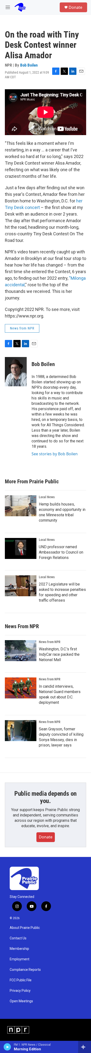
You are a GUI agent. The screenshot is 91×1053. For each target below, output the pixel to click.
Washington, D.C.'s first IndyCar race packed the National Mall (59, 654)
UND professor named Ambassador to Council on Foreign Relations (61, 552)
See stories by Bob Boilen (55, 454)
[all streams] (84, 1047)
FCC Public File (21, 980)
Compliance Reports (25, 970)
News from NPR (22, 328)
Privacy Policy (20, 991)
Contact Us (18, 938)
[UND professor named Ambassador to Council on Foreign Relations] (20, 548)
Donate (75, 7)
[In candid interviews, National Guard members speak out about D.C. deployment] (20, 687)
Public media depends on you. (45, 797)
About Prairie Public (25, 928)
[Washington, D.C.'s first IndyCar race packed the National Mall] (20, 650)
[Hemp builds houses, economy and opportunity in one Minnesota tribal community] (20, 505)
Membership (19, 949)
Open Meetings (21, 1001)
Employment (19, 959)
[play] (7, 1046)
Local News (47, 497)
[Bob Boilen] (16, 371)
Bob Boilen (29, 65)
